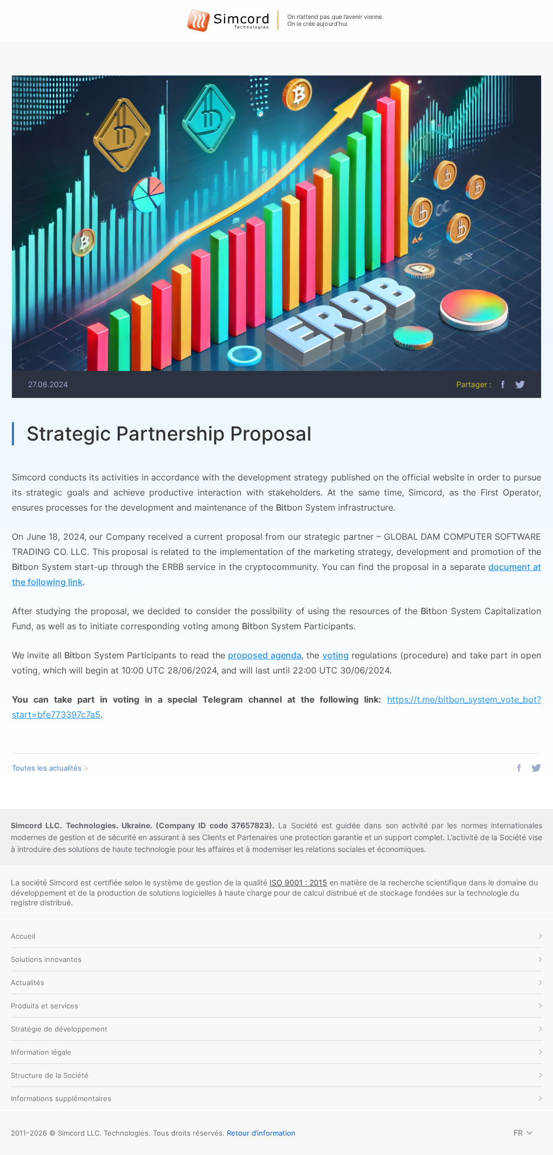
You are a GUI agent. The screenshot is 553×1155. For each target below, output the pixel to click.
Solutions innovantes (46, 959)
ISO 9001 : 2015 (298, 882)
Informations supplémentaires (61, 1098)
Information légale (41, 1052)
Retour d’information (261, 1133)
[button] (502, 384)
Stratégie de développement (59, 1029)
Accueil (23, 936)
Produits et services (44, 1005)
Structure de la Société (50, 1075)
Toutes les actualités (47, 768)
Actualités (27, 982)
